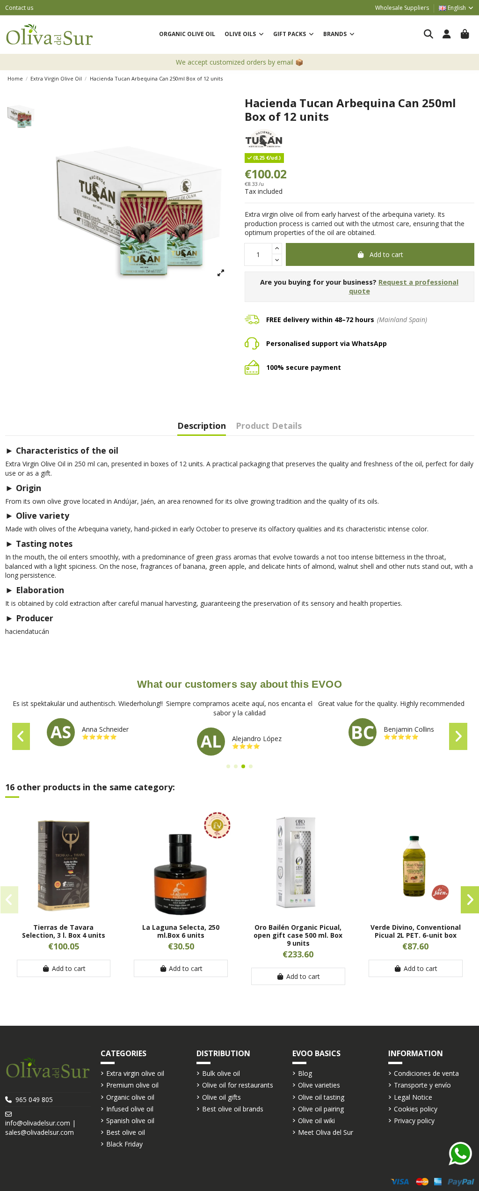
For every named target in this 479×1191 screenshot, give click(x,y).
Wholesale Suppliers (402, 8)
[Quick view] (64, 913)
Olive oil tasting (321, 1097)
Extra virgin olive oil (135, 1073)
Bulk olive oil (221, 1073)
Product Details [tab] (269, 426)
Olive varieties (319, 1085)
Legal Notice (413, 1097)
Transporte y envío (422, 1085)
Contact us (19, 8)
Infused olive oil (129, 1108)
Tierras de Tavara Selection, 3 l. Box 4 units (63, 931)
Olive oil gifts (221, 1097)
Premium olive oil (132, 1085)
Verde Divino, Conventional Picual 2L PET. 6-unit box (415, 931)
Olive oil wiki (316, 1120)
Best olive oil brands (232, 1108)
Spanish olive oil (130, 1120)
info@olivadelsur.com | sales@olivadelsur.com (40, 1127)
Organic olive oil (130, 1097)
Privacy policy (414, 1120)
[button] (244, 34)
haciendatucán (27, 631)
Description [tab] (201, 426)
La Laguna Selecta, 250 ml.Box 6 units (180, 931)
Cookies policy (415, 1108)
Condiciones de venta (426, 1073)
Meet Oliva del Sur (325, 1132)
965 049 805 (34, 1099)
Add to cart (386, 254)
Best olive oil (125, 1132)
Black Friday (124, 1144)
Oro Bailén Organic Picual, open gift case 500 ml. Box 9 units (298, 935)
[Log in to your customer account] (447, 34)
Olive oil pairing (321, 1108)
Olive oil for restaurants (237, 1085)
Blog (305, 1073)
